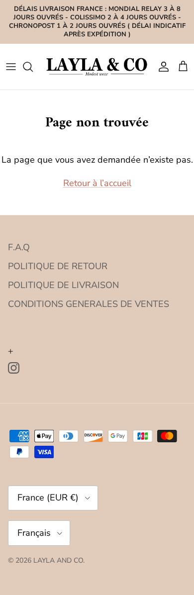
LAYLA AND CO (58, 560)
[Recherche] (33, 67)
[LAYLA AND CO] (97, 66)
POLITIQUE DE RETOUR (57, 266)
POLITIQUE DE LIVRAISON (63, 285)
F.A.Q (19, 247)
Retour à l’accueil (97, 183)
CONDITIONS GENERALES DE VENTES (88, 304)
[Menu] (11, 67)
